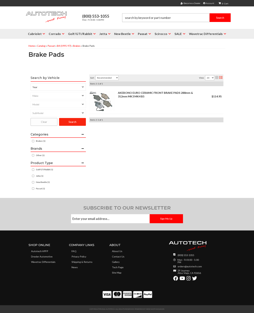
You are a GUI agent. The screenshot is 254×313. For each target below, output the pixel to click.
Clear (44, 121)
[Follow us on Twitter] (194, 279)
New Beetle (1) (43, 182)
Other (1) (40, 155)
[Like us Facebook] (175, 279)
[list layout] (221, 77)
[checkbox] (33, 155)
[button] (176, 17)
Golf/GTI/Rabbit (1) (44, 169)
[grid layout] (216, 77)
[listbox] (58, 87)
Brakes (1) (40, 141)
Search (72, 121)
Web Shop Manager (155, 309)
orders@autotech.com (190, 266)
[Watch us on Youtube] (182, 279)
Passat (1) (40, 188)
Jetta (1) (39, 176)
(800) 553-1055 (186, 255)
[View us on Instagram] (188, 279)
